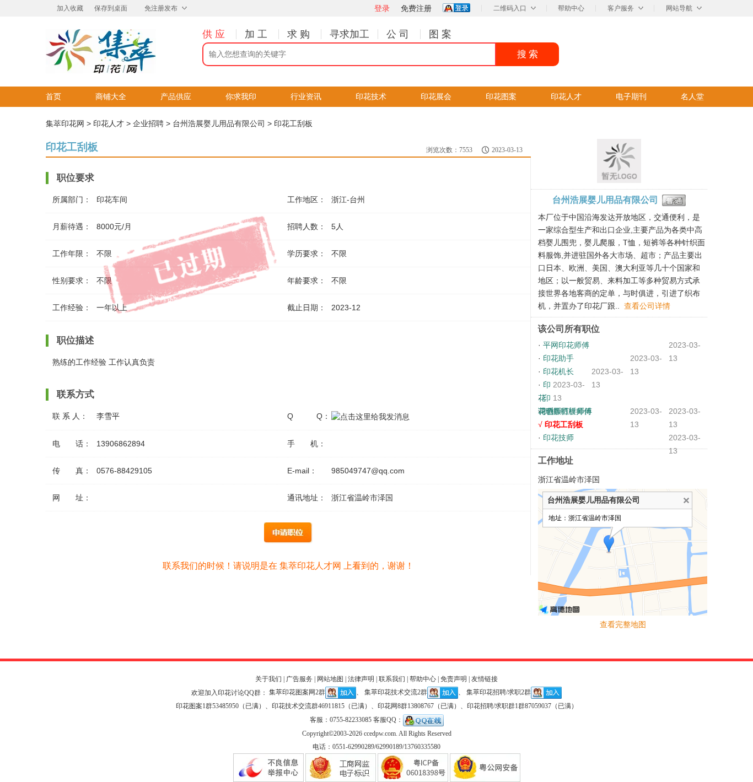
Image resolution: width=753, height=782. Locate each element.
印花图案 (501, 97)
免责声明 (453, 679)
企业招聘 (148, 123)
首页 (53, 97)
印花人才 (566, 97)
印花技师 (558, 437)
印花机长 (558, 371)
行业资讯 (306, 97)
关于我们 (268, 679)
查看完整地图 (623, 624)
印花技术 (371, 97)
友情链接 (484, 679)
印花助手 (558, 358)
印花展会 (436, 97)
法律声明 (361, 679)
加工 (257, 34)
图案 (441, 34)
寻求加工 (349, 34)
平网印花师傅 (566, 345)
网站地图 (330, 679)
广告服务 (299, 679)
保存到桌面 (110, 8)
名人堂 (692, 97)
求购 (300, 34)
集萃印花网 (65, 123)
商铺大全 (110, 97)
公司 (399, 34)
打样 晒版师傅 (567, 411)
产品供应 (175, 97)
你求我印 (240, 97)
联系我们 (392, 679)
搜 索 (527, 54)
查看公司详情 (647, 305)
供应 (215, 34)
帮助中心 (571, 8)
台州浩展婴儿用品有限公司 (219, 123)
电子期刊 (631, 97)
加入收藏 (70, 8)
